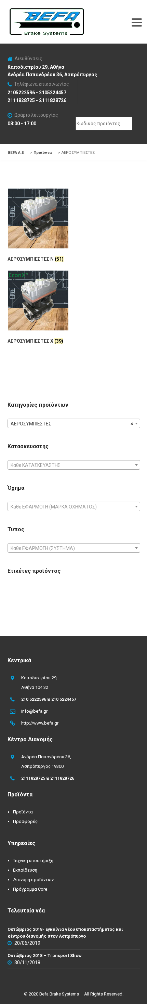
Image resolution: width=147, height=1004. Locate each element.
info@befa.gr (34, 711)
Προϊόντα (23, 811)
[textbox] (74, 465)
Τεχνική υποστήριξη (33, 860)
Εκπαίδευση (25, 870)
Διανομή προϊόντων (33, 879)
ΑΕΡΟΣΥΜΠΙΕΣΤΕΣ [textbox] (72, 423)
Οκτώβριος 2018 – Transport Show (45, 955)
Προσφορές (25, 821)
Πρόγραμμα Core (30, 889)
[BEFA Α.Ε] (46, 11)
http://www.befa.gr (39, 723)
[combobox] (74, 423)
